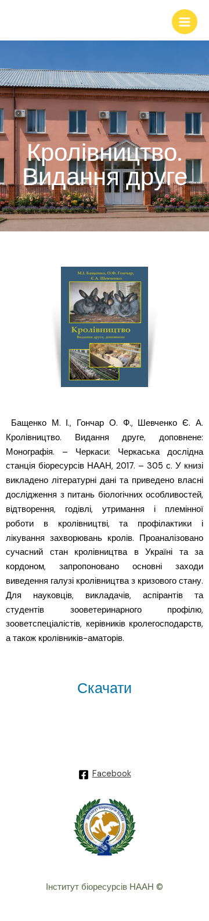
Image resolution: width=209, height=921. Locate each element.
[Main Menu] (184, 22)
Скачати (104, 688)
